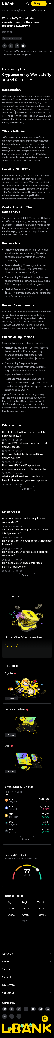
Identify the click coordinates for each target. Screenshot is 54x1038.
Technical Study (43, 915)
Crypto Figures (13, 915)
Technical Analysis (43, 902)
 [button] (27, 3)
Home (5, 10)
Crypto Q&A (16, 10)
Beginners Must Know (13, 902)
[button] (45, 1018)
